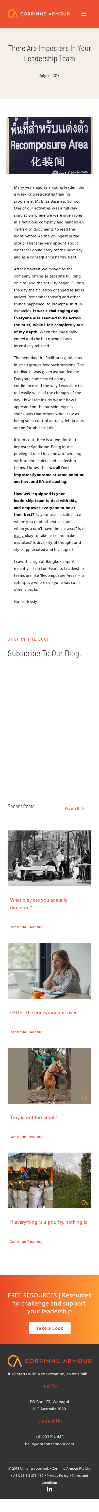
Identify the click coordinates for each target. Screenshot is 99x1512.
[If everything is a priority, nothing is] (49, 1180)
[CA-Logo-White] (39, 11)
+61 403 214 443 (49, 1437)
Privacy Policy (58, 1476)
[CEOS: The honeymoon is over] (49, 971)
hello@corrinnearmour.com (49, 1444)
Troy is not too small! (33, 1117)
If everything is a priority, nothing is (49, 1222)
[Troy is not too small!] (49, 1076)
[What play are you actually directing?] (49, 858)
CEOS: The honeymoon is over (43, 1013)
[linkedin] (49, 1489)
